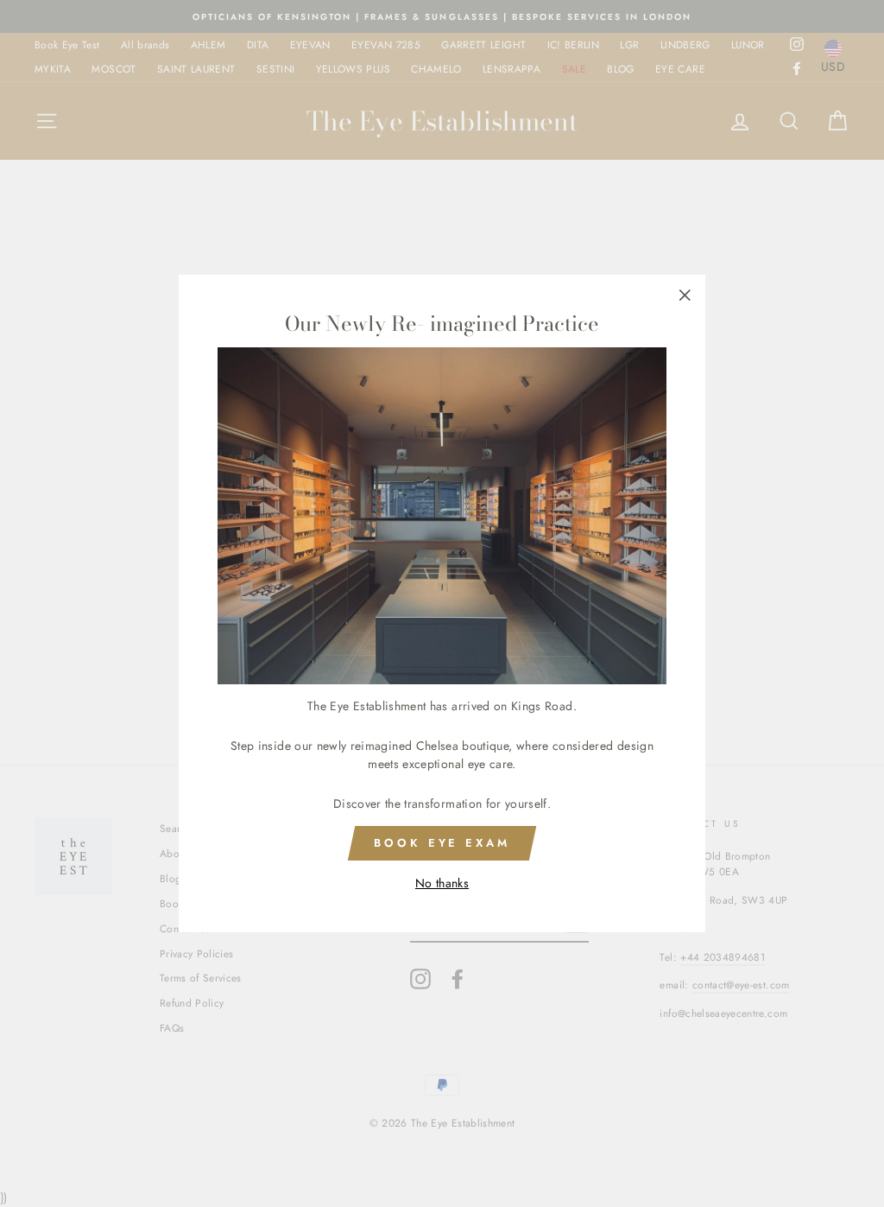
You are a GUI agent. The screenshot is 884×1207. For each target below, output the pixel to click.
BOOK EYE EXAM (442, 843)
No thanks (442, 883)
